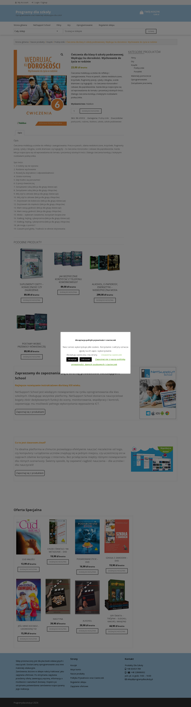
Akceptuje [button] (72, 359)
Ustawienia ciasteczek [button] (111, 354)
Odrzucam (85, 359)
